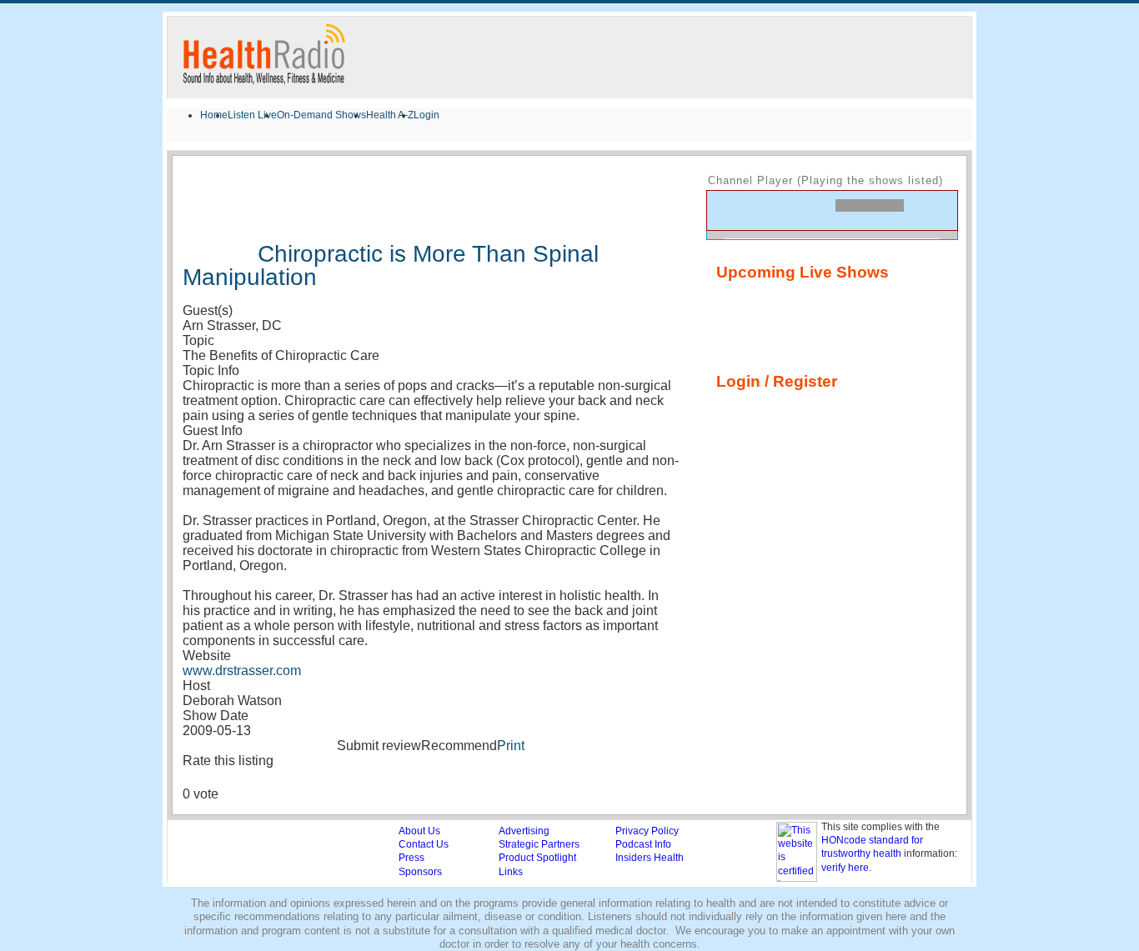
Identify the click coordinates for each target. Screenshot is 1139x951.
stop (815, 209)
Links (511, 872)
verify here (845, 867)
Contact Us (424, 844)
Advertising (524, 831)
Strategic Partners (539, 844)
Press (411, 857)
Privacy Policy (647, 831)
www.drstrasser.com (242, 670)
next (783, 209)
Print (510, 745)
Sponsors (420, 872)
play (755, 210)
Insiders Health (649, 857)
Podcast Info (643, 844)
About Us (419, 831)
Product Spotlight (537, 857)
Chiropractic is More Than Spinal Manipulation (391, 265)
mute (928, 214)
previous (727, 209)
